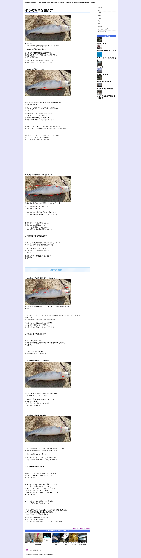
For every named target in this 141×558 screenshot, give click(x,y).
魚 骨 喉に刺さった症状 (47, 539)
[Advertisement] (57, 155)
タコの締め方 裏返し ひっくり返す (38, 543)
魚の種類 (100, 26)
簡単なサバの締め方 (29, 542)
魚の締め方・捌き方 (103, 29)
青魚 (99, 23)
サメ (99, 10)
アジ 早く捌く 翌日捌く (56, 543)
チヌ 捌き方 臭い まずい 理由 (65, 543)
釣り (99, 21)
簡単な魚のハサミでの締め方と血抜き (82, 543)
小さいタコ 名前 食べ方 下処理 (73, 543)
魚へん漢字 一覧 (102, 31)
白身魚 (99, 18)
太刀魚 (99, 15)
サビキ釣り (101, 7)
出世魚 (99, 13)
